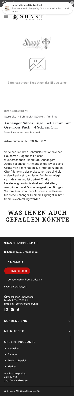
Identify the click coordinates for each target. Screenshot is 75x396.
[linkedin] (6, 318)
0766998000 (19, 278)
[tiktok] (18, 318)
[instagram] (12, 318)
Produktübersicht (17, 368)
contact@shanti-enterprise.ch (25, 287)
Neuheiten (13, 356)
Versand (8, 129)
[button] (6, 17)
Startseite (10, 114)
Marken (12, 374)
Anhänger (53, 114)
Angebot (13, 362)
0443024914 (15, 270)
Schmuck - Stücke (31, 114)
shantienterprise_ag (15, 294)
